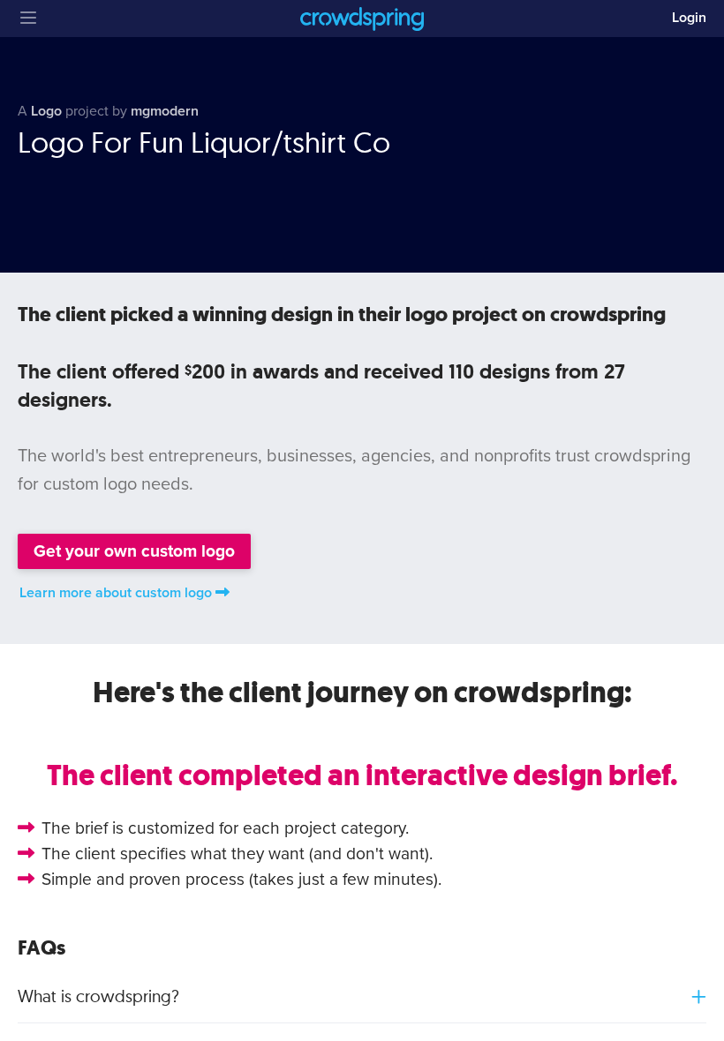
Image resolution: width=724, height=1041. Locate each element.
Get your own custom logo (134, 551)
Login (689, 17)
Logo (46, 111)
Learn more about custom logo (115, 593)
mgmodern (165, 111)
